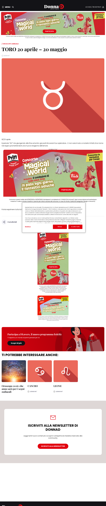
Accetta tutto (75, 227)
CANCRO (33, 386)
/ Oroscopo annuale (10, 44)
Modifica (28, 226)
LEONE (58, 386)
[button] (6, 7)
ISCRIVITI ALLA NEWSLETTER (53, 446)
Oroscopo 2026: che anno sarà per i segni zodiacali (13, 388)
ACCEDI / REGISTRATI (93, 7)
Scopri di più (16, 343)
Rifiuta (60, 227)
